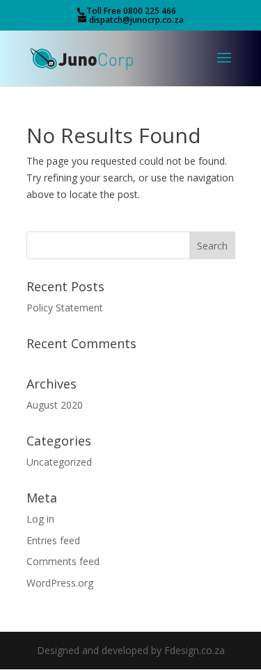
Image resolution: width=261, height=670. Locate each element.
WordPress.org (59, 582)
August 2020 (54, 404)
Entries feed (53, 540)
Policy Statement (64, 307)
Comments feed (63, 561)
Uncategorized (59, 461)
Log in (40, 518)
